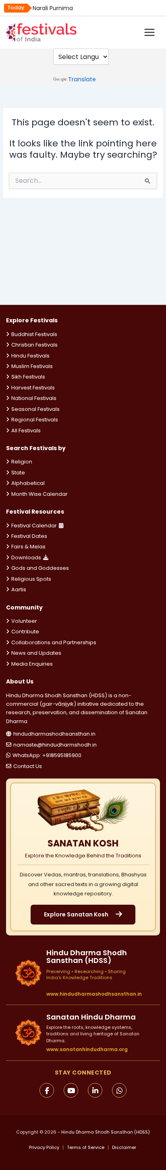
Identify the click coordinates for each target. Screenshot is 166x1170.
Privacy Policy (44, 1147)
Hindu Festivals (30, 356)
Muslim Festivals (32, 366)
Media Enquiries (32, 664)
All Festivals (26, 430)
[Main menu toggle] (149, 32)
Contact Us (27, 766)
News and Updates (36, 653)
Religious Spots (31, 579)
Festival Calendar (34, 525)
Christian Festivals (34, 345)
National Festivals (33, 398)
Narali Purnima (53, 8)
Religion (21, 461)
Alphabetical (28, 483)
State (18, 472)
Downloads (26, 557)
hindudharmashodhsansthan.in (54, 734)
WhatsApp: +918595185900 (46, 755)
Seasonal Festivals (35, 409)
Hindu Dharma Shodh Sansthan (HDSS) (105, 1132)
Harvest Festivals (33, 387)
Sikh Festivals (28, 377)
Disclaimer (124, 1147)
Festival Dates (29, 536)
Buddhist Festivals (34, 334)
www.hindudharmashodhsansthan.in (94, 994)
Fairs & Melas (28, 546)
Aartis (18, 589)
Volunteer (24, 621)
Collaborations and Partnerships (53, 642)
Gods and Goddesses (40, 568)
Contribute (25, 631)
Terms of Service (85, 1147)
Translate (82, 79)
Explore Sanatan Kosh (76, 914)
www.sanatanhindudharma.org (87, 1049)
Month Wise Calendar (39, 494)
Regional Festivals (34, 419)
